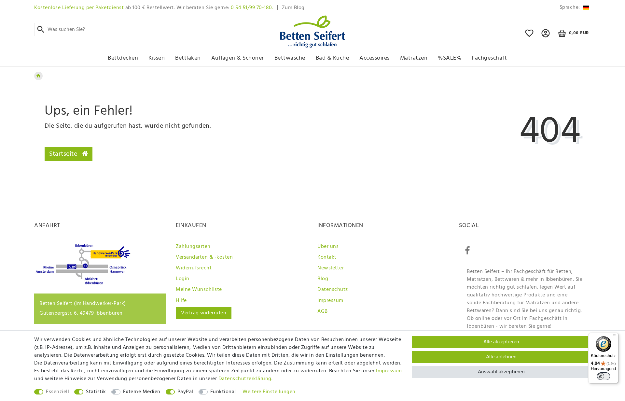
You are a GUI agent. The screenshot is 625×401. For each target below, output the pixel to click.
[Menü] (614, 336)
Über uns (328, 246)
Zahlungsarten (193, 246)
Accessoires (374, 58)
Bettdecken (123, 58)
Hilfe (181, 300)
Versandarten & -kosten (204, 257)
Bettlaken (188, 58)
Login (182, 279)
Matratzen (414, 58)
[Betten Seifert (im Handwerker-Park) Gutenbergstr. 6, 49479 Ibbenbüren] (83, 283)
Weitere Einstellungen (269, 392)
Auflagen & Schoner (237, 58)
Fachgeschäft (489, 58)
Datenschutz (332, 289)
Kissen (156, 58)
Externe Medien (141, 392)
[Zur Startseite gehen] (38, 76)
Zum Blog (293, 8)
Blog (322, 279)
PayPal (185, 392)
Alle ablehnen (501, 357)
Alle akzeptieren (501, 342)
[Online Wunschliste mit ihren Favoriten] (529, 36)
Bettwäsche (289, 58)
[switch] (603, 376)
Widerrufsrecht (194, 268)
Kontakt (327, 257)
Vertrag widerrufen (203, 313)
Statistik (96, 392)
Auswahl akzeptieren (501, 372)
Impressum (330, 300)
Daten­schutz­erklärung (244, 379)
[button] (545, 36)
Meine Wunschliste (199, 289)
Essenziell (57, 392)
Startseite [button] (64, 154)
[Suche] (41, 29)
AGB (322, 311)
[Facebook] (467, 250)
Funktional (223, 392)
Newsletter (330, 268)
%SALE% (449, 58)
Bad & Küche (332, 58)
